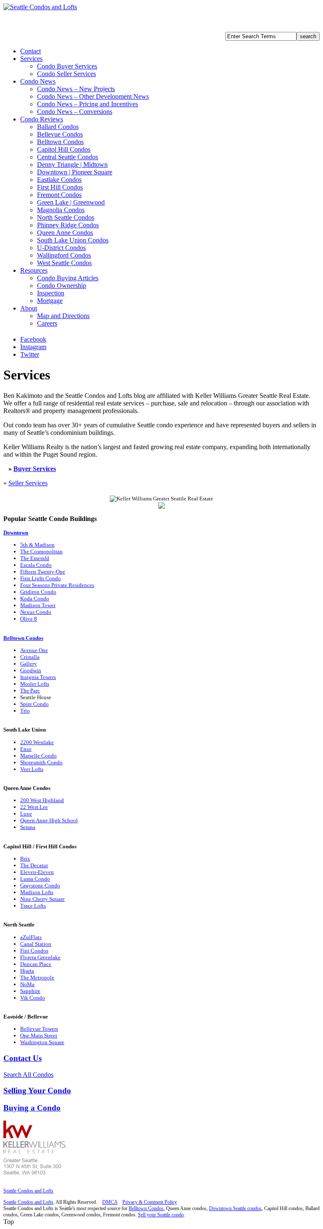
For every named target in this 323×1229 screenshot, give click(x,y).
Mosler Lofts (34, 684)
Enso (26, 749)
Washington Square (42, 1042)
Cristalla (30, 657)
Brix (25, 858)
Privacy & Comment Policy (149, 1202)
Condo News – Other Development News (93, 96)
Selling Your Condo (37, 1090)
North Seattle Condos (65, 217)
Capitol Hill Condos (63, 149)
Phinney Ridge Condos (68, 225)
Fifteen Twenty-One (42, 571)
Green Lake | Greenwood (71, 202)
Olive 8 (28, 619)
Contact (30, 51)
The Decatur (34, 865)
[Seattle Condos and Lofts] (40, 7)
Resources (34, 270)
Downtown (15, 532)
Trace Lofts (33, 906)
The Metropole (37, 977)
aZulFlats (31, 937)
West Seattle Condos (64, 262)
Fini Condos (34, 950)
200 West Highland (42, 800)
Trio (25, 711)
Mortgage (50, 300)
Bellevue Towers (39, 1029)
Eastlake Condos (59, 179)
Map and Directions (63, 315)
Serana (27, 827)
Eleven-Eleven (37, 872)
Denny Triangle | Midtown (72, 164)
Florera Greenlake (40, 957)
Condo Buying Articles (67, 278)
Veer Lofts (31, 769)
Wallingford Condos (64, 255)
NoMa (27, 984)
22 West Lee (34, 807)
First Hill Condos (60, 187)
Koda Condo (34, 598)
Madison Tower (38, 605)
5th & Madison (37, 545)
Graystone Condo (40, 885)
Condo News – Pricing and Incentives (87, 104)
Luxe (26, 814)
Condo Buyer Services (67, 66)
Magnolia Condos (61, 209)
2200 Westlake (37, 742)
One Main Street (38, 1035)
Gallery (28, 664)
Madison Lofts (36, 892)
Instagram (33, 346)
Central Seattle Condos (67, 157)
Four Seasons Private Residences (57, 585)
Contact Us (22, 1058)
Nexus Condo (35, 612)
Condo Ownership (61, 285)
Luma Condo (35, 879)
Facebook (33, 339)
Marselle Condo (38, 756)
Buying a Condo (32, 1107)
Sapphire (30, 991)
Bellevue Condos (60, 134)
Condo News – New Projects (76, 88)
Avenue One (34, 650)
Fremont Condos (59, 194)
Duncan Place (35, 964)
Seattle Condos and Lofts (28, 1191)
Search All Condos (28, 1074)
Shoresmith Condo (41, 762)
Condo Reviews (41, 119)
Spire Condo (34, 704)
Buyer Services (34, 468)
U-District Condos (61, 247)
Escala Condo (36, 565)
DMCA (109, 1202)
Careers (47, 323)
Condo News (38, 81)
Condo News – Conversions (74, 111)
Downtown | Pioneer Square (74, 172)
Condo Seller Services (66, 73)
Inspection (50, 293)
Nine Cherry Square (42, 899)
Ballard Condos (58, 126)
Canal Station (35, 944)
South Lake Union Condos (73, 240)
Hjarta (27, 971)
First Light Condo (40, 578)
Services (31, 58)
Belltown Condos (60, 141)
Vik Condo (32, 998)
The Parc (30, 690)
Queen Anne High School (49, 820)
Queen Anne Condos (65, 232)
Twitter (29, 354)
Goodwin (30, 670)
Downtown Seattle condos (235, 1208)
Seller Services (28, 483)
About (28, 308)
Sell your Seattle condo (161, 1215)
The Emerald (34, 558)
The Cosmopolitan (41, 551)
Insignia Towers (38, 677)
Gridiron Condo (38, 592)
